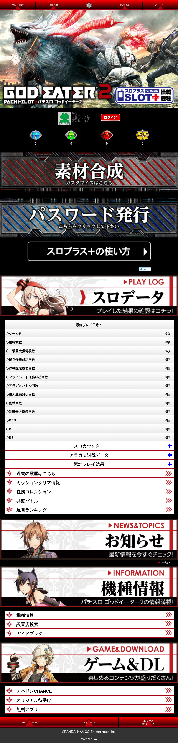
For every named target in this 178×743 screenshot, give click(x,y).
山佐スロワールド (29, 722)
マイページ (89, 722)
